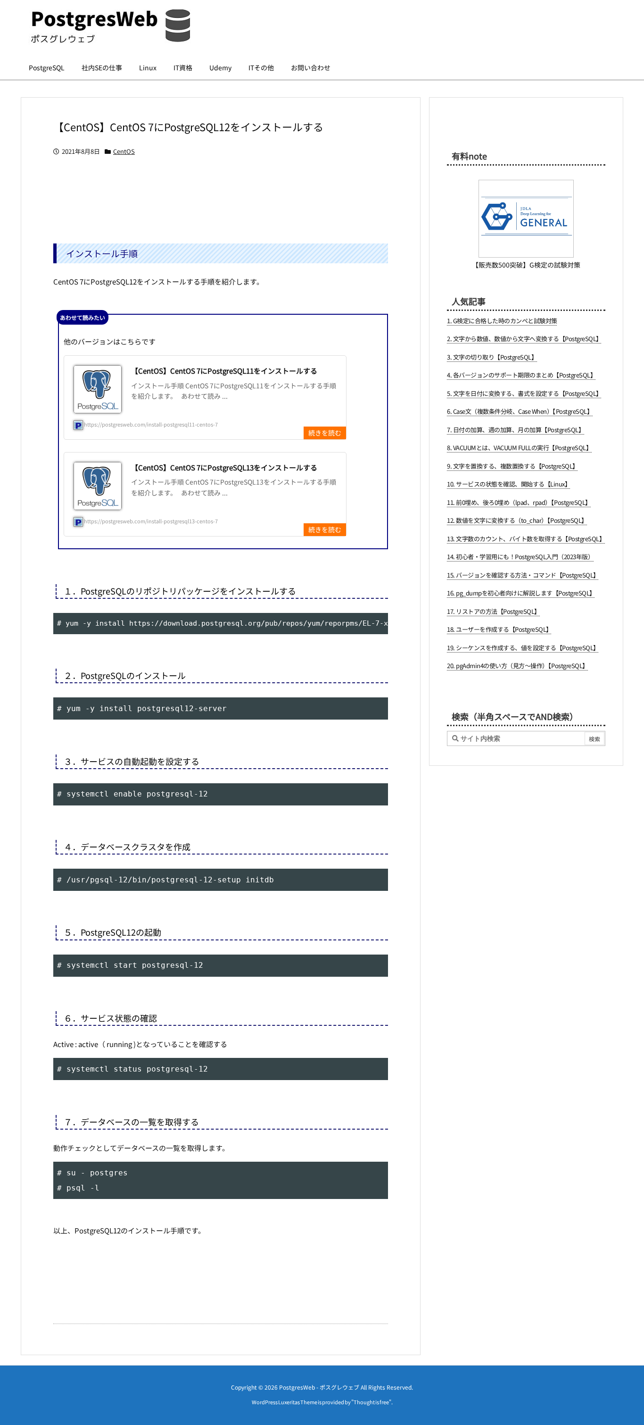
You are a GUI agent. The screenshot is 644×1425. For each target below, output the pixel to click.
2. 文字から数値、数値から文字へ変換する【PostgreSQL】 (524, 338)
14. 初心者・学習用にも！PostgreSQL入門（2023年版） (520, 556)
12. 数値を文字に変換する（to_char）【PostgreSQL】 (517, 520)
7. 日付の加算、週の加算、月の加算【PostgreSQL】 (515, 429)
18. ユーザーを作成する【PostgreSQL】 (499, 629)
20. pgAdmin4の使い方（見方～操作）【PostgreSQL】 (517, 665)
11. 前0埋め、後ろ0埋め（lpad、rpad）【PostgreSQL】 (519, 502)
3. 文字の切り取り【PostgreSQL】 (492, 356)
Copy (376, 622)
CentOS (124, 151)
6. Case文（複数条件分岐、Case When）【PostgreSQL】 (520, 411)
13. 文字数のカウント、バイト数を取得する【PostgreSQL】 (526, 538)
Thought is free (371, 1402)
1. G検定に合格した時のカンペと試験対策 (502, 320)
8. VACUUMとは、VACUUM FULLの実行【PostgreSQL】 (519, 447)
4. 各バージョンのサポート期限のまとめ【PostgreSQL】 (521, 374)
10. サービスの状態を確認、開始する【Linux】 (508, 483)
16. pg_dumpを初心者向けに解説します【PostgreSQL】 (521, 592)
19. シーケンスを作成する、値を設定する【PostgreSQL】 (523, 647)
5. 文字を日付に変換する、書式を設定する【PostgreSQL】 (524, 393)
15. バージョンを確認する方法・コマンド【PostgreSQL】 (523, 574)
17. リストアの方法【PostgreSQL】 (493, 611)
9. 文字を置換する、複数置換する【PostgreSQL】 (512, 465)
